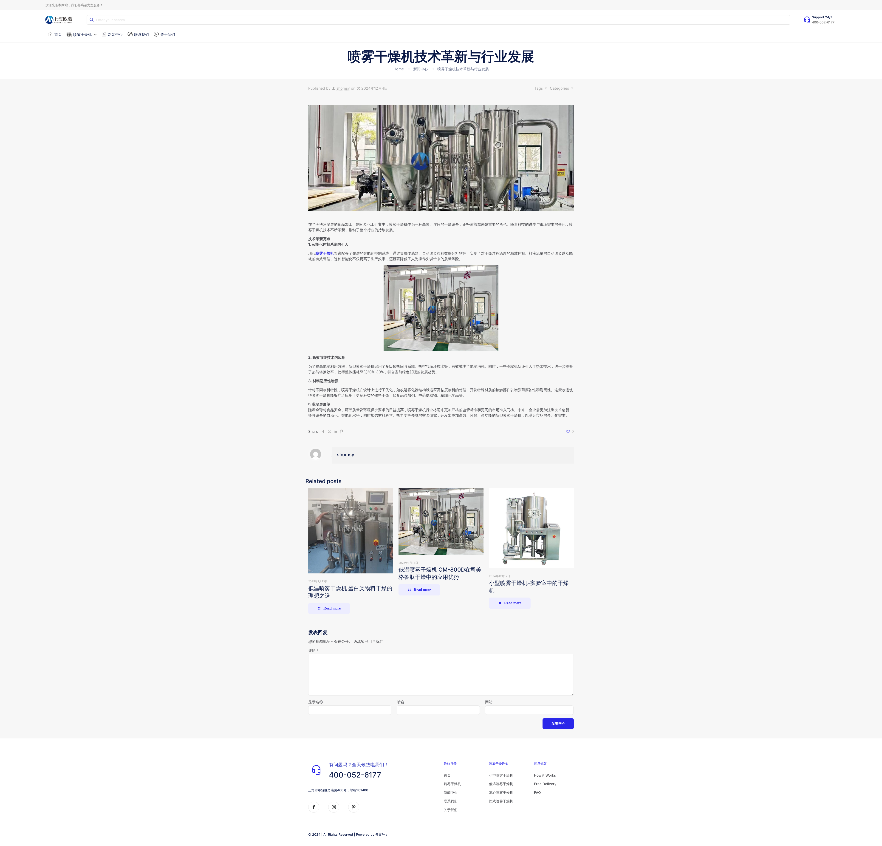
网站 (488, 702)
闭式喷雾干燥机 (501, 801)
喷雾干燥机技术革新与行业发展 (463, 69)
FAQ (537, 792)
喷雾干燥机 (325, 253)
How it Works (545, 775)
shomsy (343, 88)
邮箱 (400, 702)
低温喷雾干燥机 (501, 784)
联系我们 (451, 801)
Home (398, 69)
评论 (313, 650)
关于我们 (451, 810)
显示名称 (315, 702)
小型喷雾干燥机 (501, 775)
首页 (447, 775)
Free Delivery (545, 784)
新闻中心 (420, 69)
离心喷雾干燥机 (501, 792)
